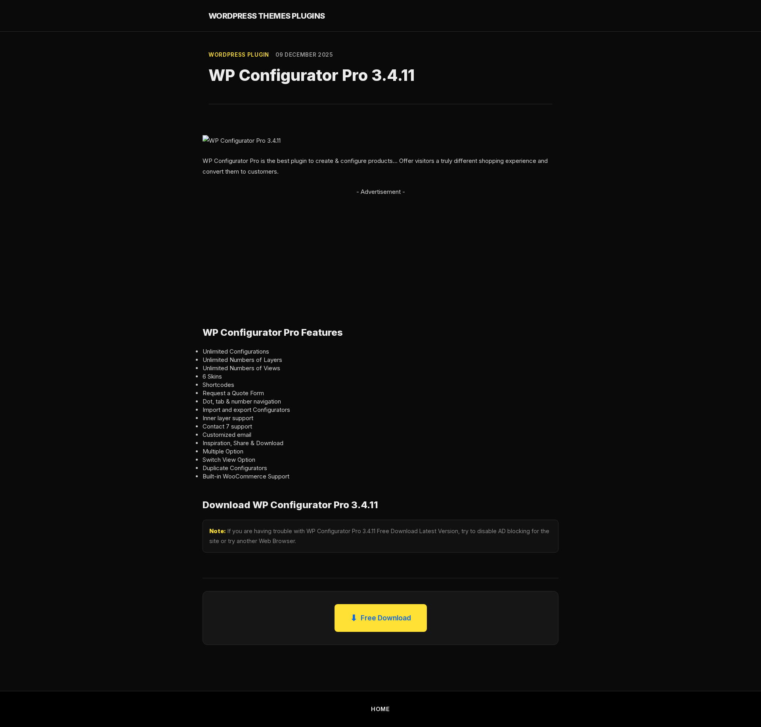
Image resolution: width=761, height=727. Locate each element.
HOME (380, 709)
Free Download (380, 618)
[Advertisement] (380, 252)
